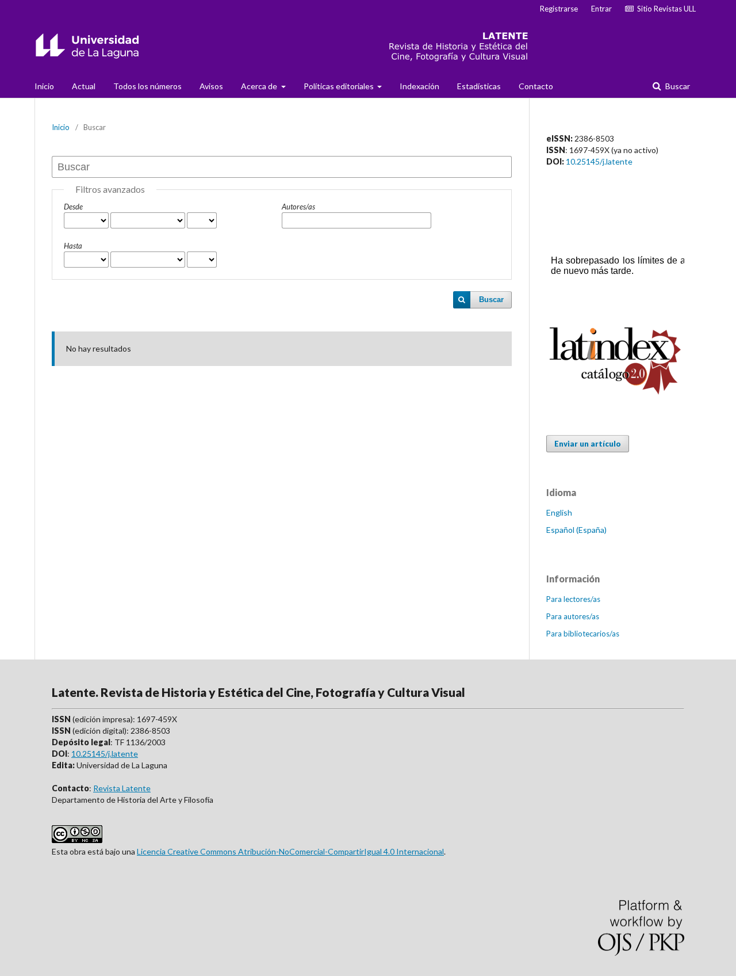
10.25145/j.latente (599, 161)
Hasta (73, 245)
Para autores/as (572, 616)
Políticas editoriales (339, 86)
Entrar (601, 8)
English (559, 512)
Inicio (44, 86)
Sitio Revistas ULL (665, 8)
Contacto (536, 86)
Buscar (677, 86)
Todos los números (147, 86)
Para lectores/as (573, 599)
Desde (73, 206)
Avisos (211, 86)
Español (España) (576, 530)
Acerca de (260, 86)
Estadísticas (479, 86)
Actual (83, 86)
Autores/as (298, 206)
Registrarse (559, 8)
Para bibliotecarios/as (582, 633)
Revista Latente (122, 788)
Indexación (419, 86)
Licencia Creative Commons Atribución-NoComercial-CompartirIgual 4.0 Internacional (290, 851)
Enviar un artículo (587, 443)
